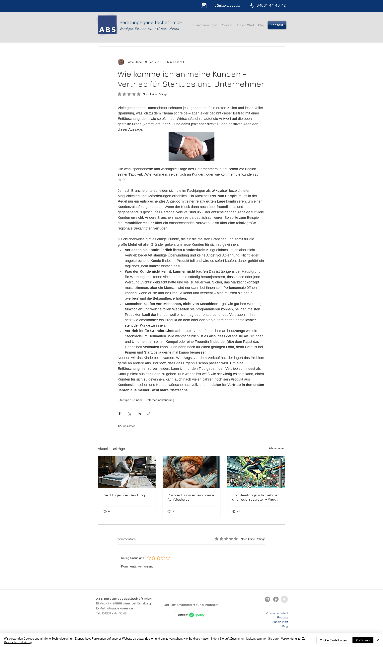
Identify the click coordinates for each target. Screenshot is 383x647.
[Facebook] (275, 599)
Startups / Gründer (130, 400)
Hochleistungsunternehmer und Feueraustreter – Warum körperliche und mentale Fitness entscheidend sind (256, 497)
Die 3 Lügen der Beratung (124, 495)
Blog (285, 626)
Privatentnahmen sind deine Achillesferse (191, 497)
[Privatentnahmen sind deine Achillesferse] (191, 472)
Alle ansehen (277, 448)
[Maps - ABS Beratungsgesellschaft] (284, 599)
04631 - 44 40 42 (114, 613)
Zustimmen (363, 640)
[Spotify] (267, 599)
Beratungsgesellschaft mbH (151, 22)
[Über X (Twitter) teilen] (129, 413)
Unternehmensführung (160, 400)
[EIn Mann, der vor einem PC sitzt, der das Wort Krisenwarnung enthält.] (127, 472)
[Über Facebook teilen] (119, 413)
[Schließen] (378, 640)
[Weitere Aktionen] (263, 62)
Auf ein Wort (280, 622)
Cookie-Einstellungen (333, 640)
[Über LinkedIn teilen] (139, 413)
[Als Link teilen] (149, 413)
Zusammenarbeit (277, 613)
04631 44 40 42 (271, 5)
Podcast (282, 617)
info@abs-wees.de (120, 608)
